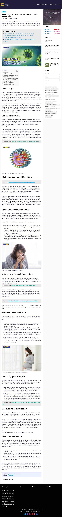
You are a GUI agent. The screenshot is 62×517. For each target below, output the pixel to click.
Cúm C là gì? (5, 72)
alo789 (46, 88)
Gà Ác (6, 41)
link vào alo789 (55, 95)
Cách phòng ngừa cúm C (8, 84)
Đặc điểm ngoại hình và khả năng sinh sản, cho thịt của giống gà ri (20, 33)
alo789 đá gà (55, 88)
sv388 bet (47, 108)
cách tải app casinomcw (49, 94)
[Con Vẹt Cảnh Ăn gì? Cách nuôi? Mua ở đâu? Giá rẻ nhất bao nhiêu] (47, 65)
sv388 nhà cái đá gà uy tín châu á (51, 111)
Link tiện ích (20, 486)
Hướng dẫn (47, 73)
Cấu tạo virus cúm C (7, 73)
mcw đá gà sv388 (48, 104)
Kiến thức (4, 11)
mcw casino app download (50, 99)
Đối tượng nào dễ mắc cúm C (9, 79)
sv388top (46, 115)
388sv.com (50, 87)
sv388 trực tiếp (47, 113)
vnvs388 (51, 115)
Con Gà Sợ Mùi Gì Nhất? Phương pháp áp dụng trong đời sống (23, 300)
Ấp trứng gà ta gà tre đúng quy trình (52, 58)
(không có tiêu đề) (48, 40)
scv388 (46, 106)
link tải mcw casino (48, 95)
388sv (46, 87)
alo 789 (55, 87)
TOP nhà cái (35, 486)
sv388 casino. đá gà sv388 (54, 108)
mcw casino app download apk (50, 101)
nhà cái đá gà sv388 (56, 104)
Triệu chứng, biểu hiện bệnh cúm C (10, 78)
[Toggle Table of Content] (16, 70)
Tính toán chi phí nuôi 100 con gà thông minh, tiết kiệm (22, 182)
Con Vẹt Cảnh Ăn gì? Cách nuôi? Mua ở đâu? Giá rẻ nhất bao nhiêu (55, 64)
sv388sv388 (53, 113)
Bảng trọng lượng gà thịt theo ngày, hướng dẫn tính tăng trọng (19, 35)
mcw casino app (48, 97)
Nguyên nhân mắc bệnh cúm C (9, 76)
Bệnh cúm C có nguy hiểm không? (10, 75)
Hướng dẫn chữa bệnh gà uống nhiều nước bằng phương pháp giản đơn (52, 46)
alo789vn (55, 92)
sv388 (54, 106)
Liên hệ (49, 486)
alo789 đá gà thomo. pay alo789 (51, 90)
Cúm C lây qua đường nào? (9, 81)
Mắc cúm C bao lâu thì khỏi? (9, 82)
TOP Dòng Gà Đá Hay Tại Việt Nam (13, 37)
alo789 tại (50, 88)
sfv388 (50, 106)
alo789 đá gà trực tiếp (49, 92)
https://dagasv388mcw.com (14, 474)
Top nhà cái (47, 80)
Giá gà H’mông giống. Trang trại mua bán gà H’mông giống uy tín (20, 39)
